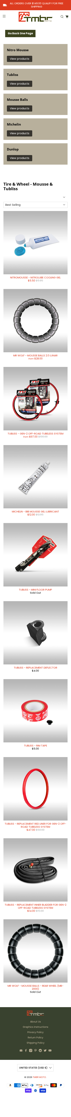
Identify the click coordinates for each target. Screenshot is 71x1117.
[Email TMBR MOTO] (21, 1051)
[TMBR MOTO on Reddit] (40, 1051)
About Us (35, 1021)
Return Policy (35, 1037)
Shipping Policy (35, 1043)
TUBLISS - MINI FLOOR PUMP (35, 589)
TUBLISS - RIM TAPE (35, 745)
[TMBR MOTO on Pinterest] (35, 1051)
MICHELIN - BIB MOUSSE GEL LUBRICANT (35, 511)
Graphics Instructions (35, 1027)
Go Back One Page (20, 33)
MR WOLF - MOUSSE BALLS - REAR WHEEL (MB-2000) (35, 987)
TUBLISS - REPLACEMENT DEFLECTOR (35, 667)
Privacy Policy (35, 1032)
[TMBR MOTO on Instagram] (30, 1051)
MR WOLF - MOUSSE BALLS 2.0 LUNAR (35, 355)
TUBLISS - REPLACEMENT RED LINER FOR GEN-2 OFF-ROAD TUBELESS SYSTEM (35, 825)
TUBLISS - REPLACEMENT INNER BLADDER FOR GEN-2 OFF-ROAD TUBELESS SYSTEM (35, 906)
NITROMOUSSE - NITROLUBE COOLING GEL (35, 277)
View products (19, 59)
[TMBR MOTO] (35, 16)
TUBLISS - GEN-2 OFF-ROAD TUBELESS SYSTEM (35, 433)
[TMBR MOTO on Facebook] (25, 1051)
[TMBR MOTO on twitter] (45, 1051)
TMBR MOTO (39, 1077)
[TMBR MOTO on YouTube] (50, 1051)
